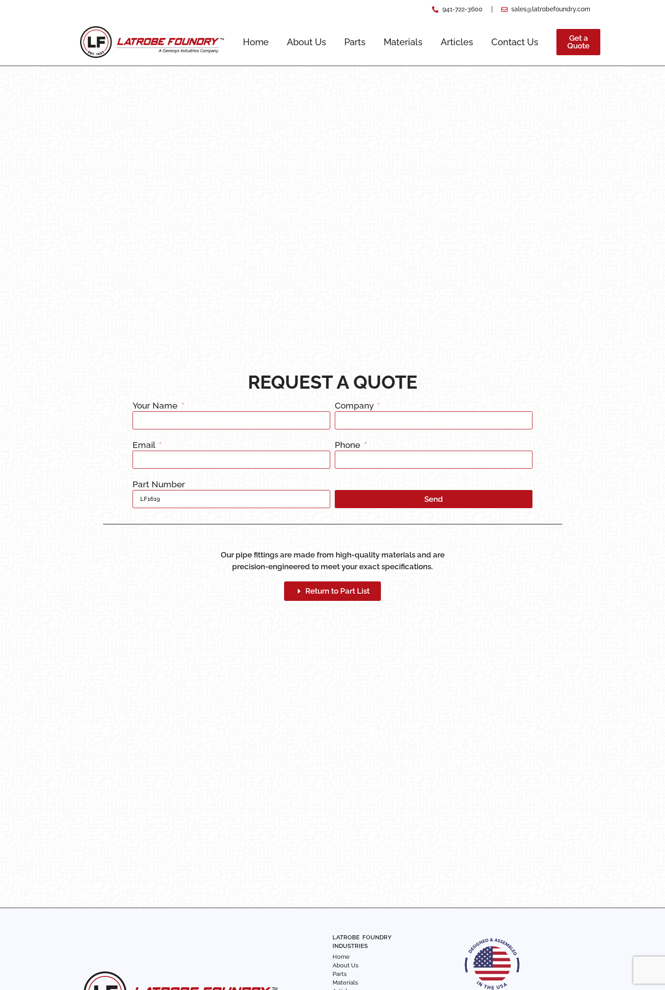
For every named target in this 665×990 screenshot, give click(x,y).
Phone (348, 445)
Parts (355, 42)
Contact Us (514, 42)
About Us (306, 42)
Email (145, 445)
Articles (457, 42)
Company (355, 405)
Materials (403, 42)
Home (256, 42)
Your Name (156, 405)
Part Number (159, 484)
